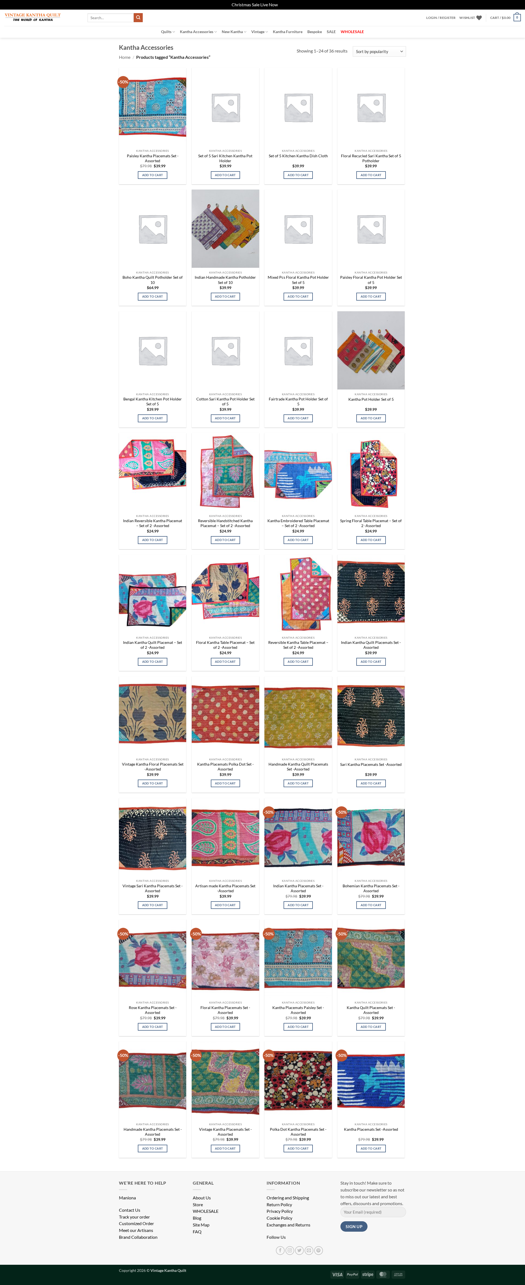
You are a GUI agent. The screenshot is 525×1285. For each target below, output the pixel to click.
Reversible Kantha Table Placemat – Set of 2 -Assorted (298, 645)
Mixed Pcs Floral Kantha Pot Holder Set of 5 (298, 279)
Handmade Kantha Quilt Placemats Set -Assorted (298, 766)
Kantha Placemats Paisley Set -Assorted (298, 1010)
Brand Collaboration (138, 1237)
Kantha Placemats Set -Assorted (371, 1129)
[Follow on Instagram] (289, 1250)
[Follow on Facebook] (280, 1250)
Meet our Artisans (136, 1230)
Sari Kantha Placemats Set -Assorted (371, 764)
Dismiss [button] (286, 4)
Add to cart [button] (152, 175)
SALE (331, 31)
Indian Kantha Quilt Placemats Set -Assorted (371, 645)
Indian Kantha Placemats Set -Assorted (298, 888)
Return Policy (279, 1204)
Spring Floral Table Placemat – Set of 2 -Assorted (371, 523)
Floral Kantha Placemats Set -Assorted (225, 1010)
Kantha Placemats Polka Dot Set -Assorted (225, 766)
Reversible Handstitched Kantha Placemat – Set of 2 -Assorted (225, 523)
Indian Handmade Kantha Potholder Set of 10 (225, 279)
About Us (202, 1197)
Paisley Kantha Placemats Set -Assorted (153, 158)
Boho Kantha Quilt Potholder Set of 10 (152, 279)
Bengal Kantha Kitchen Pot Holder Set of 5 (152, 401)
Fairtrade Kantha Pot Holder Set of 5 (298, 401)
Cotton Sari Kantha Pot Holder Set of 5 (225, 401)
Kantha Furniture (287, 31)
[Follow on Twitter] (299, 1250)
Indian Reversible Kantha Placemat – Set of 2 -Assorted (152, 523)
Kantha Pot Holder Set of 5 (371, 399)
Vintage (257, 31)
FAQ (197, 1231)
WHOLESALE (205, 1211)
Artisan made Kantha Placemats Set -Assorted (225, 888)
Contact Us (129, 1210)
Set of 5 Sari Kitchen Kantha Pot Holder (225, 158)
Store (198, 1204)
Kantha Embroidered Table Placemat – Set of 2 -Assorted (298, 523)
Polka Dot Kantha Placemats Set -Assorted (298, 1131)
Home (124, 57)
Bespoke (314, 31)
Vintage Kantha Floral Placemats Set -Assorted (152, 766)
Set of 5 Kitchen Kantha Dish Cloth (298, 155)
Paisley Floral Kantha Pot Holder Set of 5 (371, 279)
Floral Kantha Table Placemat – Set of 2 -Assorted (225, 645)
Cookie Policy (279, 1218)
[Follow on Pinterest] (318, 1250)
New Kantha (232, 31)
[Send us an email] (309, 1250)
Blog (197, 1218)
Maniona (127, 1197)
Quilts (166, 31)
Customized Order (136, 1223)
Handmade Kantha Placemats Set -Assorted (153, 1131)
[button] (441, 17)
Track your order (134, 1216)
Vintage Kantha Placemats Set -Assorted (225, 1131)
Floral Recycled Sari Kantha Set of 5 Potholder (371, 158)
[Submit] (138, 17)
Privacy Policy (280, 1211)
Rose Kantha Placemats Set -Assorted (153, 1010)
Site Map (201, 1224)
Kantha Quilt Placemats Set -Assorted (371, 1010)
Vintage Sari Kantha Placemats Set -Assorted (152, 888)
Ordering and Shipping (288, 1197)
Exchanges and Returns (288, 1224)
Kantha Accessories (196, 31)
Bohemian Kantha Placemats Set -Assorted (371, 888)
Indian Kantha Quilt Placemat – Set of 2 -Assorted (152, 645)
